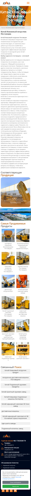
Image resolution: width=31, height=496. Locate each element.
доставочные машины (10, 411)
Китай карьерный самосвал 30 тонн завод (15, 405)
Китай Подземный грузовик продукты (15, 386)
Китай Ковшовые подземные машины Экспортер (15, 398)
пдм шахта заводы (9, 423)
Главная (3, 27)
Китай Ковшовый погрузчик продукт (15, 371)
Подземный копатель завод (12, 428)
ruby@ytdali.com (8, 449)
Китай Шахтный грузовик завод (14, 392)
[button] (27, 192)
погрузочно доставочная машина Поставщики (15, 378)
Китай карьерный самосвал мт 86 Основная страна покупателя (15, 417)
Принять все (15, 486)
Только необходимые (15, 482)
